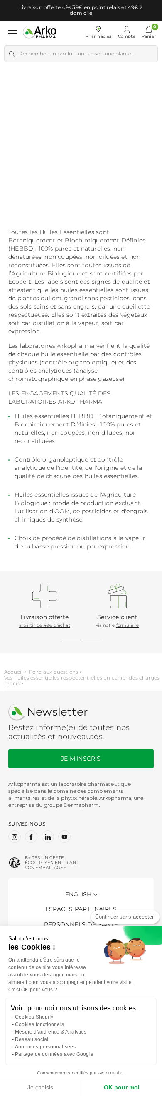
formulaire (127, 625)
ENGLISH (78, 894)
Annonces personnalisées (45, 1047)
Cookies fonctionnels (39, 1024)
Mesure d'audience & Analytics (50, 1032)
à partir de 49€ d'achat (44, 625)
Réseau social (32, 1039)
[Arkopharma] (39, 33)
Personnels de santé (81, 924)
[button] (149, 33)
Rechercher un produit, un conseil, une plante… (76, 53)
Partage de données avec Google (54, 1054)
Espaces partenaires (81, 909)
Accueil (13, 672)
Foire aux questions (54, 672)
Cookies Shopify (34, 1017)
